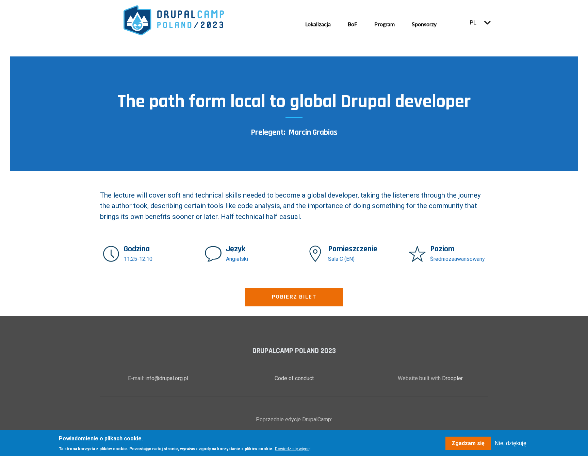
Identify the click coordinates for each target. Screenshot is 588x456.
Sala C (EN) (341, 259)
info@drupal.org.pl (166, 378)
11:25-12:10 (138, 259)
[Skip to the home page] (174, 20)
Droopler (452, 378)
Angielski (237, 259)
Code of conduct (294, 378)
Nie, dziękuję (510, 443)
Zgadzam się (468, 443)
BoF (352, 24)
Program (384, 24)
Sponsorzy (424, 24)
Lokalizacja (318, 24)
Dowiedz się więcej (293, 448)
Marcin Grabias (313, 132)
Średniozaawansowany (457, 259)
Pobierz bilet (294, 297)
